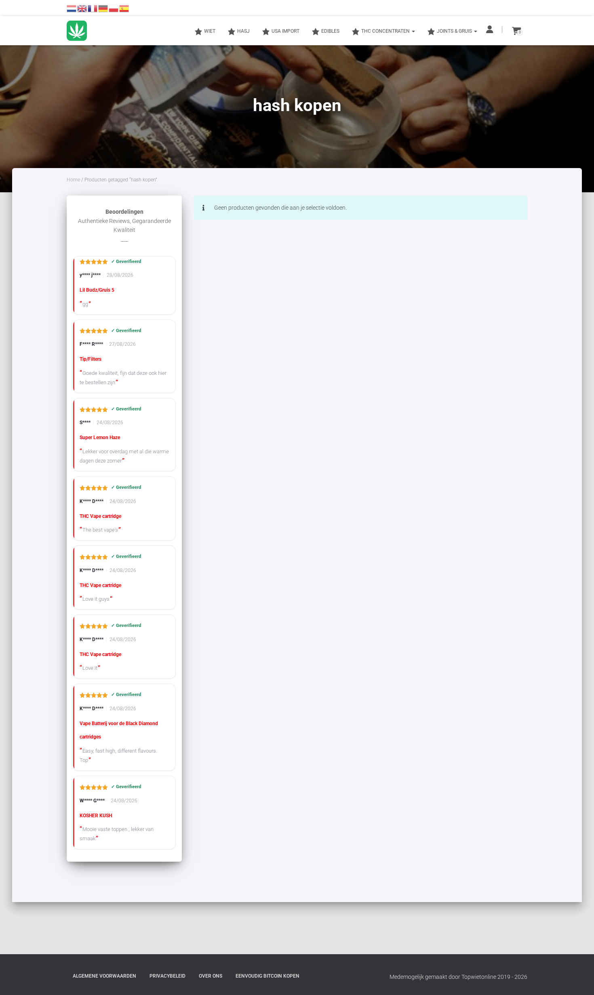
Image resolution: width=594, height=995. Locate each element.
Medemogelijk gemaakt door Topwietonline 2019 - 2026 (458, 977)
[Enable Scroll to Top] (578, 979)
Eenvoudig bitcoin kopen (267, 976)
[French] (93, 8)
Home (73, 180)
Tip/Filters (90, 359)
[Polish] (114, 8)
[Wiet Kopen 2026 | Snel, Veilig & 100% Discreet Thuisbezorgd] (77, 31)
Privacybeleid (167, 976)
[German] (103, 8)
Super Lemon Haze (100, 437)
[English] (82, 8)
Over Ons (210, 976)
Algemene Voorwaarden (104, 976)
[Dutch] (72, 8)
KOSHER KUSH (96, 815)
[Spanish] (124, 8)
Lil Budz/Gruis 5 (97, 290)
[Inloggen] (490, 29)
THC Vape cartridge (100, 516)
